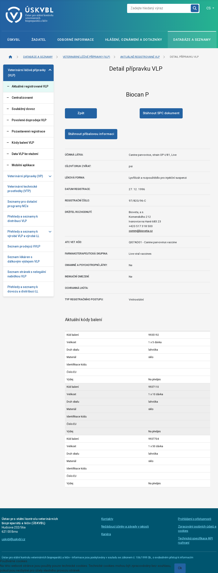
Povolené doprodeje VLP (29, 120)
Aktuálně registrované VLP (30, 86)
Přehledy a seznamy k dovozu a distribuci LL (22, 289)
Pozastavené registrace (28, 131)
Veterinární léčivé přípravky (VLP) (27, 72)
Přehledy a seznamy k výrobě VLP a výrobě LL (23, 234)
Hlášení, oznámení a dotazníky (133, 40)
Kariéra (106, 534)
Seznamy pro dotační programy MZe (22, 204)
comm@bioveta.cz (141, 230)
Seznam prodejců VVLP (23, 246)
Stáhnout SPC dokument (161, 113)
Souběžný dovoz (23, 109)
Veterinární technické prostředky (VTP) (22, 189)
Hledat (195, 8)
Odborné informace (75, 40)
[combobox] (159, 8)
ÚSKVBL (13, 40)
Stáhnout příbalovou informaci (91, 134)
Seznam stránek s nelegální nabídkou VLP (26, 274)
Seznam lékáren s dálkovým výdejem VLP (23, 259)
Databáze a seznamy (192, 40)
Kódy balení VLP (23, 142)
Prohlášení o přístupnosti (194, 519)
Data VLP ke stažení (25, 154)
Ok (180, 568)
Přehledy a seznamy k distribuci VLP (22, 219)
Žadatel (39, 40)
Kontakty (107, 519)
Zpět (80, 113)
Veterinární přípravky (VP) (25, 176)
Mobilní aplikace (23, 165)
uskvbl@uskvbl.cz (13, 539)
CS (209, 8)
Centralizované (22, 97)
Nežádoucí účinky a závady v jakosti (125, 526)
